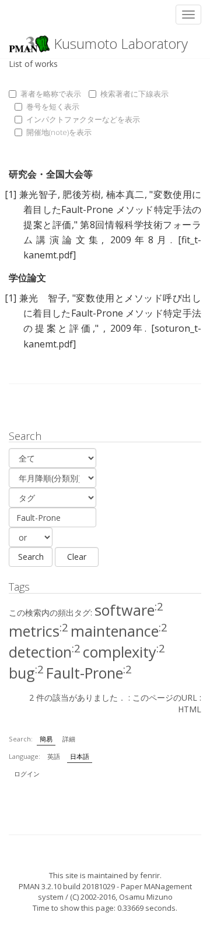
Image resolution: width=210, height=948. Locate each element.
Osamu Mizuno (146, 897)
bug (26, 673)
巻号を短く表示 (52, 106)
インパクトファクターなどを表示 (83, 119)
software (128, 610)
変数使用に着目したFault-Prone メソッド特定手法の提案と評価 (112, 209)
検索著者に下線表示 (134, 93)
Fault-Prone (89, 673)
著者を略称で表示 (50, 93)
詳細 (68, 738)
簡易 (46, 738)
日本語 (79, 756)
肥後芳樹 (81, 194)
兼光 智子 (43, 298)
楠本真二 (125, 194)
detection (44, 652)
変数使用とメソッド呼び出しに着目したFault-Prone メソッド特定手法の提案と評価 (112, 313)
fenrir (150, 875)
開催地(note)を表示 (59, 132)
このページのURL (164, 697)
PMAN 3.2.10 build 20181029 (67, 886)
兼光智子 (38, 194)
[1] (10, 194)
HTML (189, 709)
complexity (124, 652)
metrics (38, 631)
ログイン (27, 773)
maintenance (119, 631)
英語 (53, 756)
